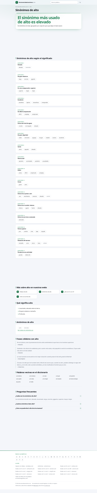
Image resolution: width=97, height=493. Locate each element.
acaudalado (45, 161)
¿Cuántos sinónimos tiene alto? (25, 404)
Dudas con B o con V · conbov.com (68, 466)
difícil (20, 114)
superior (21, 91)
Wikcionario (35, 485)
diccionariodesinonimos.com (21, 6)
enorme (26, 79)
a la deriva (19, 376)
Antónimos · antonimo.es (44, 466)
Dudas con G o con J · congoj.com (23, 471)
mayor (27, 91)
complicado (35, 114)
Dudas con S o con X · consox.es (68, 471)
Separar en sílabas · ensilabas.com (24, 466)
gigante (33, 79)
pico (20, 231)
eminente (27, 137)
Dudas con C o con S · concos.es (23, 474)
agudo (27, 208)
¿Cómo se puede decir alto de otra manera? (29, 408)
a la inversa (32, 376)
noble (20, 137)
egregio (34, 137)
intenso (21, 208)
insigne (41, 137)
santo (20, 149)
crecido (21, 126)
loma (39, 243)
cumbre (26, 231)
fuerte (33, 208)
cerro (27, 243)
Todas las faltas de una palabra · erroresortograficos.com (23, 477)
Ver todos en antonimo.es (25, 330)
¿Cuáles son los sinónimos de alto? (26, 396)
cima (32, 231)
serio (26, 184)
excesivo (35, 196)
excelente (21, 102)
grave (20, 184)
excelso (54, 137)
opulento (21, 161)
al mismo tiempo (73, 379)
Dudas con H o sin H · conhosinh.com (24, 468)
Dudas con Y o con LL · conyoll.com (46, 471)
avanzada (21, 219)
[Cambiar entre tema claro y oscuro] (80, 2)
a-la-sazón (18, 379)
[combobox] (64, 2)
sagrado (26, 149)
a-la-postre (72, 376)
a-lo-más (31, 379)
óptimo (28, 102)
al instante (58, 379)
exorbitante (27, 196)
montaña (21, 243)
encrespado (28, 126)
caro (20, 196)
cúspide (43, 231)
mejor (33, 91)
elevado (21, 67)
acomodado (29, 161)
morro (33, 243)
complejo (26, 114)
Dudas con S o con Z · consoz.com (46, 474)
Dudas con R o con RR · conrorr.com (69, 468)
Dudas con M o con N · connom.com (47, 468)
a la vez (44, 376)
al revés (31, 382)
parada (20, 255)
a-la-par (58, 376)
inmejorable (45, 102)
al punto (18, 382)
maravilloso (36, 102)
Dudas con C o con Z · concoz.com (68, 474)
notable (48, 137)
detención (27, 255)
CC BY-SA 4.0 (47, 485)
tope (37, 231)
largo (20, 79)
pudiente (37, 161)
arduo (20, 173)
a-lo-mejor (45, 379)
